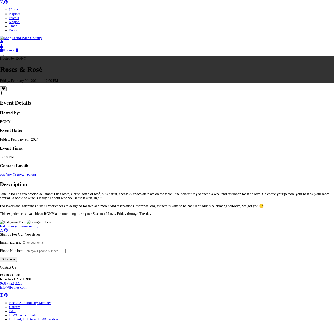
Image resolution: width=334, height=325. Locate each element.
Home (13, 10)
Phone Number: (12, 251)
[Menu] (2, 55)
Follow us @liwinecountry (19, 226)
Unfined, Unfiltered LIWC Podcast (34, 319)
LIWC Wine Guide (23, 315)
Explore (14, 14)
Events (14, 18)
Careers (14, 307)
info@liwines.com (13, 287)
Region (14, 22)
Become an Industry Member (30, 303)
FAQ (12, 311)
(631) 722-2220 (11, 283)
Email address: (11, 242)
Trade (13, 26)
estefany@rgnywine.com (18, 174)
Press (13, 30)
